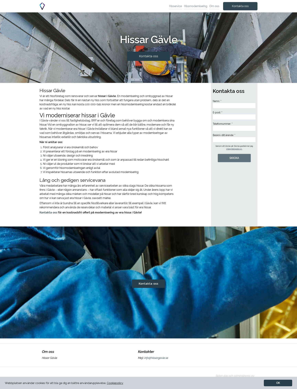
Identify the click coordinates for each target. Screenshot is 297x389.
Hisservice (175, 6)
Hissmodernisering (195, 6)
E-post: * (217, 112)
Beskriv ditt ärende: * (224, 135)
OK (278, 383)
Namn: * (217, 101)
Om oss (214, 6)
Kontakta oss (240, 6)
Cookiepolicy (115, 383)
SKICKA (234, 158)
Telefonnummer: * (223, 123)
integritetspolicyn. (234, 149)
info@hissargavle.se (156, 358)
